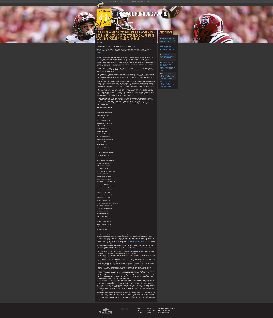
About (107, 1)
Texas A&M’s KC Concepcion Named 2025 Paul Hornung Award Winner (167, 57)
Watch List (123, 1)
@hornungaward (115, 243)
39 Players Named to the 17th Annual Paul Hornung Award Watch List (167, 40)
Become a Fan (127, 243)
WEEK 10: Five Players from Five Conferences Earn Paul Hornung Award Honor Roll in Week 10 (167, 76)
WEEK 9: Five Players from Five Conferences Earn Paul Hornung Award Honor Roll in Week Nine (167, 84)
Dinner (147, 1)
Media (129, 1)
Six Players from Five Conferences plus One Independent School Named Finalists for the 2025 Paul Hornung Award (167, 66)
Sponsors (140, 1)
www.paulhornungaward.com (105, 103)
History (134, 1)
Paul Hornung (114, 1)
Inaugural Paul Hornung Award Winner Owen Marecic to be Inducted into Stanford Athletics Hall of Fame (167, 48)
